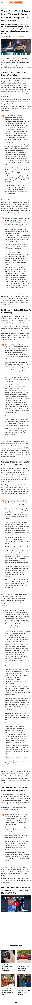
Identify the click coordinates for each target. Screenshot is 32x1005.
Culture (4, 7)
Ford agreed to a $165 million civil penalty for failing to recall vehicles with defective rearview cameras (15, 872)
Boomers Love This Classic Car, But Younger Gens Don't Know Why (8, 991)
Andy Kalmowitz (7, 36)
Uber (18, 172)
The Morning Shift (13, 7)
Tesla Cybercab (19, 108)
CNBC (14, 339)
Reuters (16, 809)
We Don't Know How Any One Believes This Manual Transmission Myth (8, 967)
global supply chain (8, 479)
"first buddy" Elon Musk (17, 81)
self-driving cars (23, 92)
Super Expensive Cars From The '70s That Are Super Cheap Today (23, 967)
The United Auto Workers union (11, 441)
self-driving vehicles (11, 85)
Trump (9, 302)
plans (15, 125)
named (18, 229)
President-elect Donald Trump (11, 78)
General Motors (6, 316)
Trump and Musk (18, 296)
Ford (19, 622)
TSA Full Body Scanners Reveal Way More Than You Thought (24, 991)
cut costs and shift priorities (16, 321)
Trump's (11, 594)
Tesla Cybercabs (23, 204)
